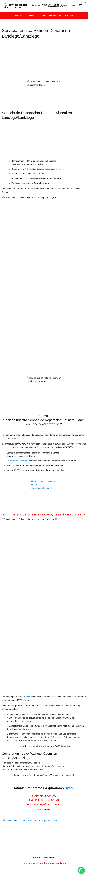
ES (85, 3)
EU (82, 3)
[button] (81, 870)
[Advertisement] (44, 62)
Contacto (69, 16)
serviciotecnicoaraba (19, 461)
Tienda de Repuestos (51, 16)
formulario (27, 697)
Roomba (18, 16)
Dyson (32, 16)
